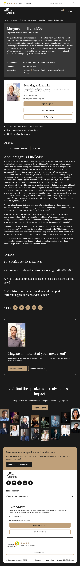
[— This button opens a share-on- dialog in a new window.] (15, 307)
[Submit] (73, 3)
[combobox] (59, 3)
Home (6, 20)
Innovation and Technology (57, 70)
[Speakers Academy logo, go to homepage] (10, 11)
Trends (26, 73)
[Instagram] (8, 483)
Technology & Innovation (28, 20)
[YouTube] (14, 483)
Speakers (14, 20)
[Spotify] (30, 483)
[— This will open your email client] (34, 307)
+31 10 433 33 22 (31, 95)
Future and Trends (39, 70)
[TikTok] (19, 483)
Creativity (42, 20)
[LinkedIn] (25, 483)
